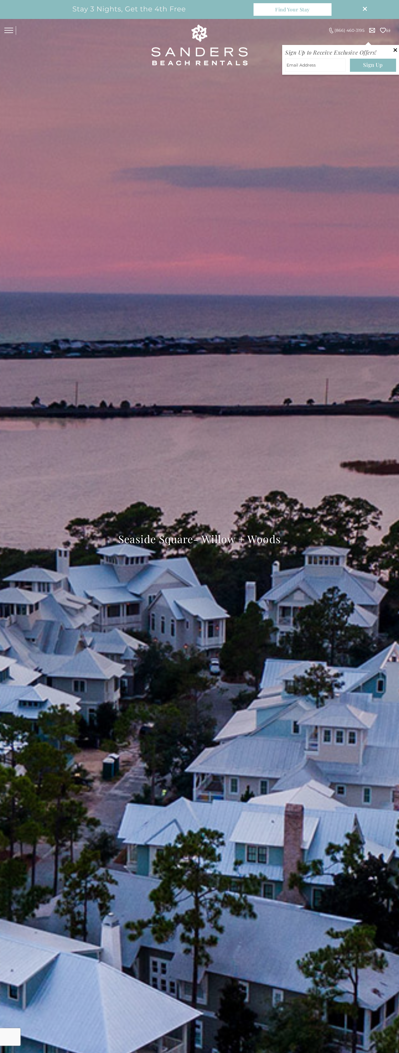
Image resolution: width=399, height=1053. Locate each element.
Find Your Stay (292, 9)
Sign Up (373, 64)
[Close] (362, 9)
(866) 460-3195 (349, 30)
